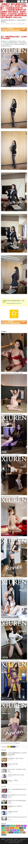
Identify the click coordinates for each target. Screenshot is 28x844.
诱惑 (25, 826)
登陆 (16, 303)
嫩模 (22, 826)
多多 (8, 46)
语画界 (14, 830)
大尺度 (21, 828)
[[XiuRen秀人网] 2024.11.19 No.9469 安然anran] (14, 87)
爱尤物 (3, 832)
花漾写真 (4, 834)
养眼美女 (7, 828)
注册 (20, 303)
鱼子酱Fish (16, 832)
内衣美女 (12, 828)
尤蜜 (24, 832)
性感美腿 (13, 826)
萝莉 (21, 832)
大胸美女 (4, 830)
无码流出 (11, 832)
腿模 (18, 830)
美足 (25, 828)
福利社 (3, 23)
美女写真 (8, 826)
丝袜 (11, 830)
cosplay (16, 828)
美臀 (3, 828)
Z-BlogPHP (16, 842)
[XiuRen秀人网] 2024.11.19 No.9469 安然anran (13, 21)
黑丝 (17, 42)
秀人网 (8, 23)
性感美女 (18, 826)
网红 (7, 832)
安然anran (6, 41)
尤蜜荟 (21, 830)
